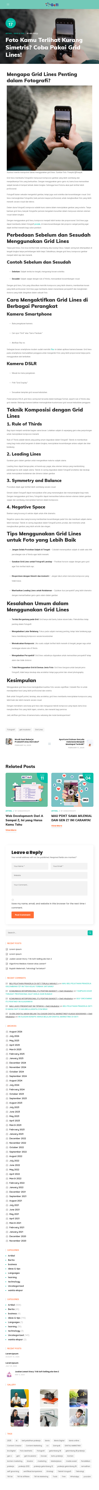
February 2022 (17, 1183)
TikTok (10, 1476)
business (12, 1264)
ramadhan (85, 1466)
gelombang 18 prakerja (75, 1451)
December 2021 (17, 1191)
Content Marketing (34, 1445)
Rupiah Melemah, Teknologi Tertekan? (27, 968)
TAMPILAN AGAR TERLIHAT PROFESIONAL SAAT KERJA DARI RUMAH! (49, 992)
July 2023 (14, 1107)
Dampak (56, 1445)
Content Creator (14, 1445)
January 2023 (16, 1134)
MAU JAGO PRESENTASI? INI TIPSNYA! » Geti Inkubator (34, 1006)
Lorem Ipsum (15, 949)
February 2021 (16, 1227)
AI (16, 1440)
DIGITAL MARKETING (73, 1445)
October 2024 (16, 1071)
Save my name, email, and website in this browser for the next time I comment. (48, 905)
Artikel (9, 33)
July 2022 (14, 1160)
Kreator (30, 1461)
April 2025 (14, 1045)
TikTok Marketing (41, 1476)
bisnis (47, 1440)
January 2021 (16, 1231)
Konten (70, 1456)
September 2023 (18, 1098)
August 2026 (15, 1031)
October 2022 (16, 1147)
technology (14, 1281)
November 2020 (17, 1240)
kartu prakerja (57, 1456)
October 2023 (16, 1094)
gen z (9, 1456)
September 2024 (18, 1076)
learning (12, 1277)
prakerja (10, 1466)
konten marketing (14, 1461)
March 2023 (15, 1125)
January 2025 (16, 1058)
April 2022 (14, 1174)
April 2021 (14, 1218)
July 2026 (14, 1036)
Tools (55, 1476)
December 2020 (17, 1236)
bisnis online (74, 1440)
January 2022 (16, 1187)
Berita (11, 1260)
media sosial (71, 1461)
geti (18, 1456)
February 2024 (17, 1089)
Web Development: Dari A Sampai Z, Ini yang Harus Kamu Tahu (24, 820)
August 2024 (15, 1080)
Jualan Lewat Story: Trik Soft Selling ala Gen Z (30, 958)
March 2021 (15, 1223)
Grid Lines (39, 730)
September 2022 (18, 1151)
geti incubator (25, 730)
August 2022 (15, 1156)
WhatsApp (74, 1476)
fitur (52, 349)
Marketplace (56, 1461)
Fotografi (11, 730)
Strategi (49, 1471)
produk (37, 224)
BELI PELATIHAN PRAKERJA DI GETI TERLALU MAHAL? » (34, 983)
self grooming (13, 1471)
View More (11, 830)
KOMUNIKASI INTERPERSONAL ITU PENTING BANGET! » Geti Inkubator (41, 991)
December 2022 (17, 1138)
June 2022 (14, 1165)
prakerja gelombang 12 (43, 1466)
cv (47, 1445)
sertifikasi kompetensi (33, 1471)
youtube (87, 1476)
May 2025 (14, 1040)
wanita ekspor (15, 1290)
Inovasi (44, 1456)
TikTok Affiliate (23, 1476)
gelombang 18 (55, 1451)
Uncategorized (16, 1286)
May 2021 (14, 1214)
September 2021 (17, 1196)
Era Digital (11, 1451)
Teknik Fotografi (64, 1471)
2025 (9, 1440)
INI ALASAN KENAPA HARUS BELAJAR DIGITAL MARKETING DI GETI (48, 1016)
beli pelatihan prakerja (31, 1440)
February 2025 (17, 1054)
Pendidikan (85, 1461)
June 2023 (14, 1111)
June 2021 (14, 1209)
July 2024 (14, 1085)
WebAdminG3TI (24, 811)
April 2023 (14, 1120)
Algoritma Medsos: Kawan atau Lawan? (27, 963)
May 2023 (14, 1116)
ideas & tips (19, 33)
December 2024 (17, 1062)
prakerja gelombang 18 (67, 1466)
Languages (14, 1273)
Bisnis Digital (59, 1440)
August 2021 (15, 1200)
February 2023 (17, 1129)
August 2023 (15, 1102)
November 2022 (17, 1142)
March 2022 (15, 1178)
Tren (64, 1476)
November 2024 (17, 1067)
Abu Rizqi (33, 33)
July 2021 (14, 1205)
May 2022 (14, 1169)
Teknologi (80, 1471)
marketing (42, 1461)
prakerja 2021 (24, 1466)
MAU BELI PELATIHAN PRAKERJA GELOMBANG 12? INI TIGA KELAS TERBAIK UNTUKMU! (48, 985)
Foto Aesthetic (26, 1451)
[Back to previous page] (49, 744)
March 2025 (15, 1049)
